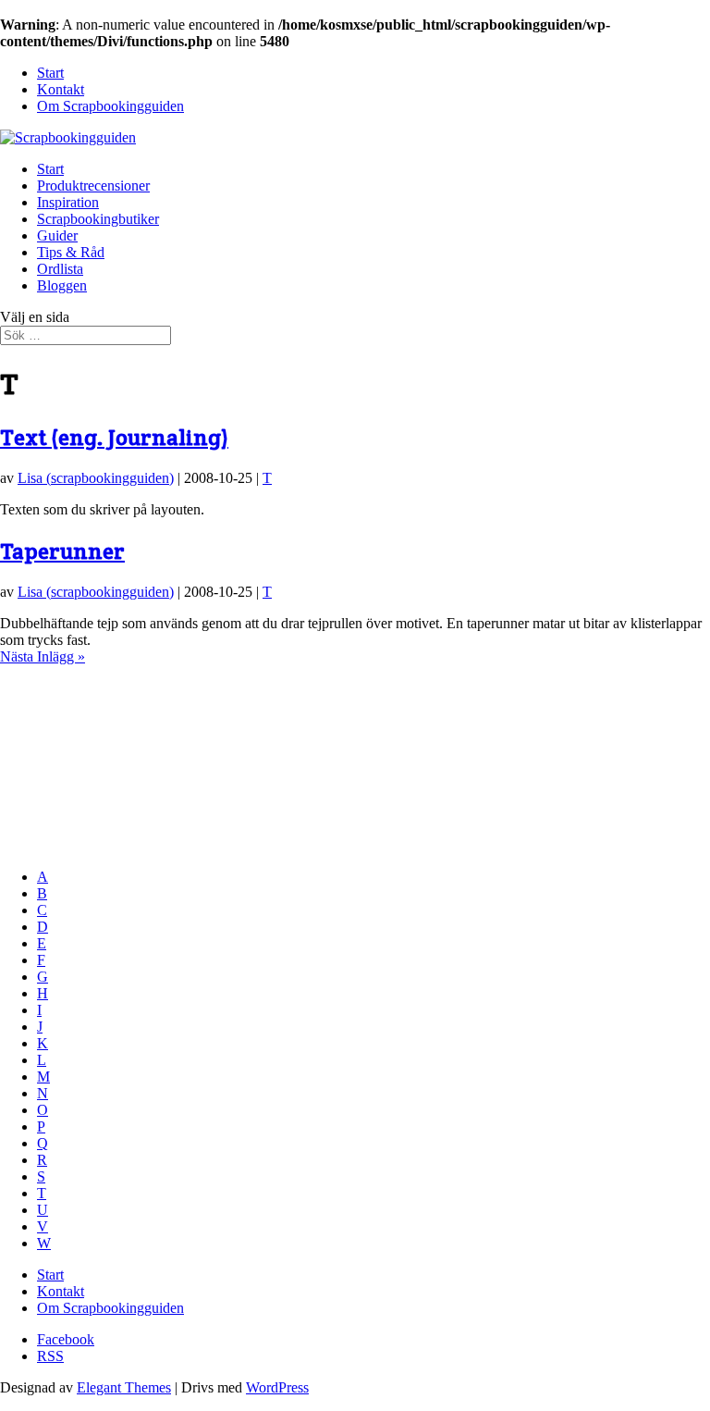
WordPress (277, 1387)
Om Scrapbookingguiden (110, 106)
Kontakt (60, 89)
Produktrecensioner (93, 185)
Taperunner (62, 551)
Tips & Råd (70, 252)
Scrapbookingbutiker (98, 219)
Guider (57, 235)
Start (50, 72)
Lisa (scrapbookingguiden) (96, 478)
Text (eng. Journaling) (114, 437)
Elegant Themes (124, 1387)
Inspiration (68, 202)
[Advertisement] (92, 757)
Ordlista (60, 269)
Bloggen (62, 285)
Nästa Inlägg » (42, 656)
